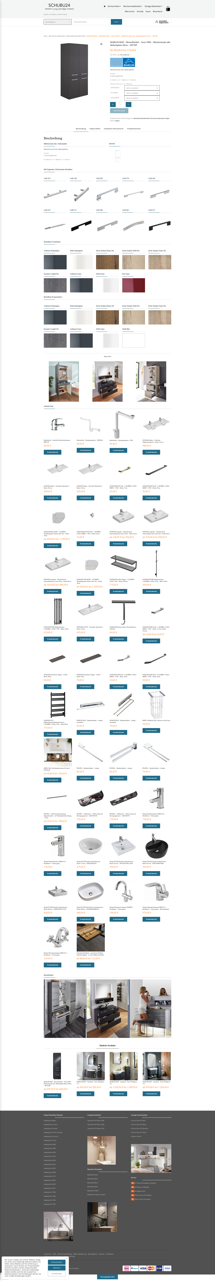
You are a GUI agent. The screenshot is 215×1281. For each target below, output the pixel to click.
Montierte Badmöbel (132, 6)
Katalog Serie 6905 (50, 1180)
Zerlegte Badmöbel (153, 6)
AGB (54, 1254)
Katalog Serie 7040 (50, 1196)
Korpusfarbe (115, 98)
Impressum (48, 1254)
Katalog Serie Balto (50, 1120)
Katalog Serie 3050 (50, 1148)
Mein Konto (130, 11)
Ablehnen (56, 1268)
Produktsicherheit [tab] (134, 129)
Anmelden (163, 21)
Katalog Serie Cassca (50, 1124)
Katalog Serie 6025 (50, 1168)
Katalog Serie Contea (50, 1128)
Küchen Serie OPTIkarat (138, 1124)
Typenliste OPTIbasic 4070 (95, 1128)
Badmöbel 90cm (92, 1187)
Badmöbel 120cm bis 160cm (96, 1195)
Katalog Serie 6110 (50, 1176)
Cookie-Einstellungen (17, 1276)
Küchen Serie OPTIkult (138, 1120)
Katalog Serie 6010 (50, 1164)
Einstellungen (57, 1273)
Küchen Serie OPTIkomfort (139, 1128)
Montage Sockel (139, 1191)
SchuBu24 (75, 1268)
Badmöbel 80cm (92, 1183)
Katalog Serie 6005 (50, 1160)
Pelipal (167, 118)
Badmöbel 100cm (93, 1191)
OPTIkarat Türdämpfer (141, 1187)
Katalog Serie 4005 (50, 1152)
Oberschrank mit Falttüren (143, 1195)
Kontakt (140, 11)
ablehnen (8, 1274)
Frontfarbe (114, 93)
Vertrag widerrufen (69, 1256)
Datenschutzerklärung (64, 1254)
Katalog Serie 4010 (50, 1156)
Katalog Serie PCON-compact (53, 1132)
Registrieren (163, 22)
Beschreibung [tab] (81, 129)
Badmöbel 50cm (92, 1175)
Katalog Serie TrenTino (51, 1136)
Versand (101, 1254)
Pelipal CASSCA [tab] (95, 129)
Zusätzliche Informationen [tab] (114, 129)
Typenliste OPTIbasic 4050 (95, 1124)
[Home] (104, 6)
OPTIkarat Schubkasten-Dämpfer (145, 1183)
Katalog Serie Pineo (50, 1140)
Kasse (148, 11)
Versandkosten (124, 55)
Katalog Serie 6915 (50, 1188)
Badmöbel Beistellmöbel (75, 36)
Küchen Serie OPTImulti (138, 1132)
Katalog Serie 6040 (50, 1172)
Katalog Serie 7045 (50, 1200)
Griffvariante (115, 88)
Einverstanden (56, 1262)
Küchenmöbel (114, 6)
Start (45, 36)
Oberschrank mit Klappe (142, 1199)
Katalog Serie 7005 (50, 1192)
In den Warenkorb (119, 111)
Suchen (116, 22)
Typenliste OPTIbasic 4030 (95, 1120)
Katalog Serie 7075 (50, 1204)
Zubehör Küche (136, 1136)
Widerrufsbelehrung (79, 1254)
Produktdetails (52, 452)
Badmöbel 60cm (92, 1179)
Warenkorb (157, 11)
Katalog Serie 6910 (50, 1184)
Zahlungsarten (92, 1254)
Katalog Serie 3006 (50, 1144)
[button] (101, 44)
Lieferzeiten (109, 1254)
